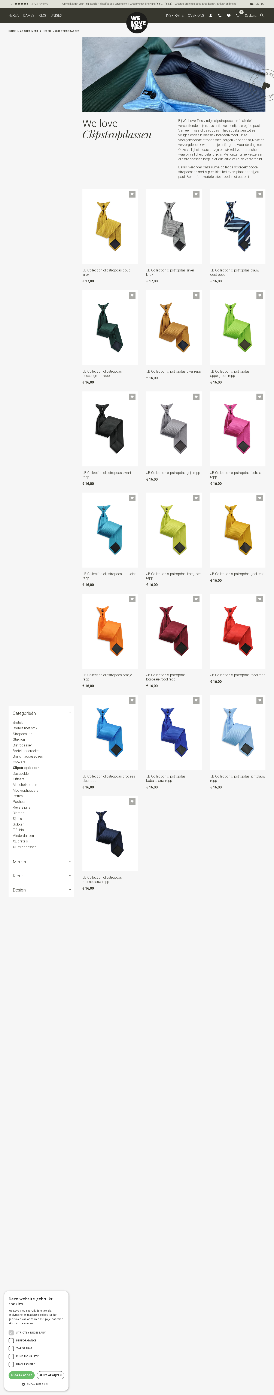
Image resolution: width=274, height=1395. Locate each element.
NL (251, 3)
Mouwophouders (25, 790)
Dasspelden (21, 774)
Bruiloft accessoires (28, 757)
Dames (28, 15)
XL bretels (20, 841)
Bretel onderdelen (26, 751)
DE (262, 3)
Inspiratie (175, 15)
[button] (261, 16)
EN (257, 3)
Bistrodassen (23, 745)
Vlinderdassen (23, 836)
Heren (14, 15)
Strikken (19, 739)
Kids (42, 15)
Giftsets (18, 779)
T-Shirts (18, 830)
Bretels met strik (25, 728)
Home (12, 31)
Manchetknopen (25, 785)
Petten (18, 796)
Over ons (196, 15)
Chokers (19, 762)
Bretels (18, 723)
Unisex (56, 15)
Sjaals (17, 819)
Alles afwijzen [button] (50, 1375)
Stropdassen (22, 734)
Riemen (18, 813)
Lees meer (27, 1323)
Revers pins (21, 807)
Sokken (18, 824)
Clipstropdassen (67, 31)
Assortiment (29, 31)
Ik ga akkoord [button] (22, 1375)
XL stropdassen (24, 847)
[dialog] (36, 1341)
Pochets (19, 802)
